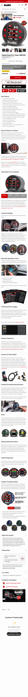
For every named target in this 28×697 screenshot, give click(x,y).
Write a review (19, 61)
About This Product (7, 535)
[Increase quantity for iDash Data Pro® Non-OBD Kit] (7, 77)
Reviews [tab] (4, 609)
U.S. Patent (5, 572)
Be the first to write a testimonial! (12, 633)
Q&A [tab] (9, 609)
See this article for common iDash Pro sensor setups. (12, 349)
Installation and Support (9, 580)
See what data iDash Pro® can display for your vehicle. (12, 159)
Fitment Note (6, 550)
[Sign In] (19, 5)
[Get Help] (22, 5)
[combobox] (14, 9)
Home (2, 12)
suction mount (5, 165)
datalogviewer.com (20, 322)
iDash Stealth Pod (14, 162)
